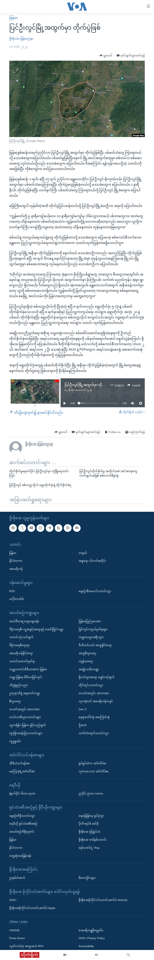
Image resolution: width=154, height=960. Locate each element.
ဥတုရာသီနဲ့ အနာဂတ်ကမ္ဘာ (24, 693)
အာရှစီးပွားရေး (87, 653)
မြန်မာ (13, 17)
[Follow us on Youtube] (31, 528)
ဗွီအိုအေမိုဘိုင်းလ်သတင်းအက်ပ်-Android (103, 900)
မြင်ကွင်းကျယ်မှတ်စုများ (93, 629)
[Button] (105, 55)
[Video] (65, 955)
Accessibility (86, 946)
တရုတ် (83, 552)
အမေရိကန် (16, 568)
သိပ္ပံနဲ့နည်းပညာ (18, 685)
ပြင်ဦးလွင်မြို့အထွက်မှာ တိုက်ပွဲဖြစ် (89, 385)
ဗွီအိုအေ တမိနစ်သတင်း (93, 839)
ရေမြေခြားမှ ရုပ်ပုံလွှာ (91, 815)
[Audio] (97, 955)
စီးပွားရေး (15, 701)
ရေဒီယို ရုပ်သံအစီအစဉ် (23, 823)
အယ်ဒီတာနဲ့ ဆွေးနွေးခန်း (24, 621)
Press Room (17, 938)
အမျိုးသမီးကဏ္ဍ (89, 669)
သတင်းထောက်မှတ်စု (22, 661)
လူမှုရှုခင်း (15, 741)
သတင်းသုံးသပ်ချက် (21, 637)
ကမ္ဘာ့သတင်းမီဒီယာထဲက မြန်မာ (28, 669)
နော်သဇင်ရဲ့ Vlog (89, 847)
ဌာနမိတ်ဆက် (17, 877)
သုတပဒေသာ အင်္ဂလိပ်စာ (93, 771)
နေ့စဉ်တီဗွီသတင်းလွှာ (22, 815)
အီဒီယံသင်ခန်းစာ (19, 763)
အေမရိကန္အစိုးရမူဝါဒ (91, 930)
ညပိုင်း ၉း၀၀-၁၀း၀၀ (91, 793)
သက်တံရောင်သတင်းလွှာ (94, 733)
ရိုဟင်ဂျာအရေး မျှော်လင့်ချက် (96, 677)
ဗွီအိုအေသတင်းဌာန (80, 390)
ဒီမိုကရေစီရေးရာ (19, 645)
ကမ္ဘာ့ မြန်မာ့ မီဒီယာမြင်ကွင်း (25, 677)
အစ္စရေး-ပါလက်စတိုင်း (92, 560)
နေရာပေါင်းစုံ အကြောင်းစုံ (94, 717)
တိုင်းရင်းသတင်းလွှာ (91, 685)
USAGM (14, 930)
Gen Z (83, 709)
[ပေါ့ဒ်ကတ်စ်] (67, 528)
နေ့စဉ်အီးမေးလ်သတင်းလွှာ (95, 591)
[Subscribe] (77, 528)
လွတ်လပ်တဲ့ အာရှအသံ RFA (26, 946)
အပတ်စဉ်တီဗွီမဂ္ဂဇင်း (21, 831)
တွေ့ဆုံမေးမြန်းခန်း (20, 855)
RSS (12, 591)
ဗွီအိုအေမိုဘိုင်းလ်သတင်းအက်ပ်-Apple (32, 908)
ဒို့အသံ (83, 725)
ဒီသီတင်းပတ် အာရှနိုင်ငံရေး (95, 645)
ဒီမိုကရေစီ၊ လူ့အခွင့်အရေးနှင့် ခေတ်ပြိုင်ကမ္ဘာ (36, 629)
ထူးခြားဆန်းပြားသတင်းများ (26, 733)
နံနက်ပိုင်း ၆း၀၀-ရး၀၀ (22, 793)
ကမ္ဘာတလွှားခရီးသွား (91, 637)
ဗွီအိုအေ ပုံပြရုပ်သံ (89, 831)
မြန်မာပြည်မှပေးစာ (90, 621)
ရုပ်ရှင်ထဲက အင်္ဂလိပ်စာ (92, 763)
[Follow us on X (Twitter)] (22, 528)
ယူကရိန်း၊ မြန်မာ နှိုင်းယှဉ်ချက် (27, 725)
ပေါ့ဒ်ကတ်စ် (16, 599)
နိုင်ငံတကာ (15, 560)
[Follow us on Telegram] (49, 528)
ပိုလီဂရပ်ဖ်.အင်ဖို (88, 823)
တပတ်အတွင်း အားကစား (24, 709)
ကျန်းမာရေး (86, 661)
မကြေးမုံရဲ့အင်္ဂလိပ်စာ (22, 771)
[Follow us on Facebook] (13, 528)
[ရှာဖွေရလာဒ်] (128, 955)
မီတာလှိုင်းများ (87, 877)
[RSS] (58, 528)
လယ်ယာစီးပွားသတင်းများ (25, 717)
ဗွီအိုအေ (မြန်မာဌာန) (21, 38)
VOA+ (13, 900)
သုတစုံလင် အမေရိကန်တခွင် (96, 701)
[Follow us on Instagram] (40, 528)
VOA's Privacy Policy (92, 938)
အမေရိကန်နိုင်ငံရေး (21, 653)
